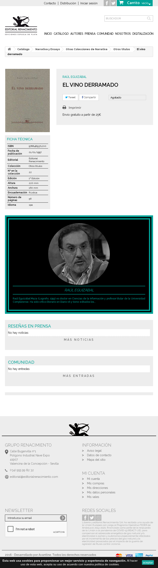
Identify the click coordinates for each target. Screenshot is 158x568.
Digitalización (142, 33)
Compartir (89, 97)
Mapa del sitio (96, 459)
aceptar (148, 562)
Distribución (68, 3)
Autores (76, 33)
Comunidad (105, 33)
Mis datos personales (101, 492)
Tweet (72, 97)
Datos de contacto (99, 455)
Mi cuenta (93, 478)
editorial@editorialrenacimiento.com (34, 476)
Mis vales (93, 497)
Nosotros (123, 33)
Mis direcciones (97, 487)
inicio (48, 33)
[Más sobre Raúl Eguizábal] (79, 253)
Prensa (90, 33)
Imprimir (75, 107)
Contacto (50, 3)
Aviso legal (94, 450)
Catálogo (61, 33)
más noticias (79, 339)
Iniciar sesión (89, 3)
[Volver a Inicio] (9, 49)
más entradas (79, 376)
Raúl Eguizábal (75, 77)
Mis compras (95, 483)
